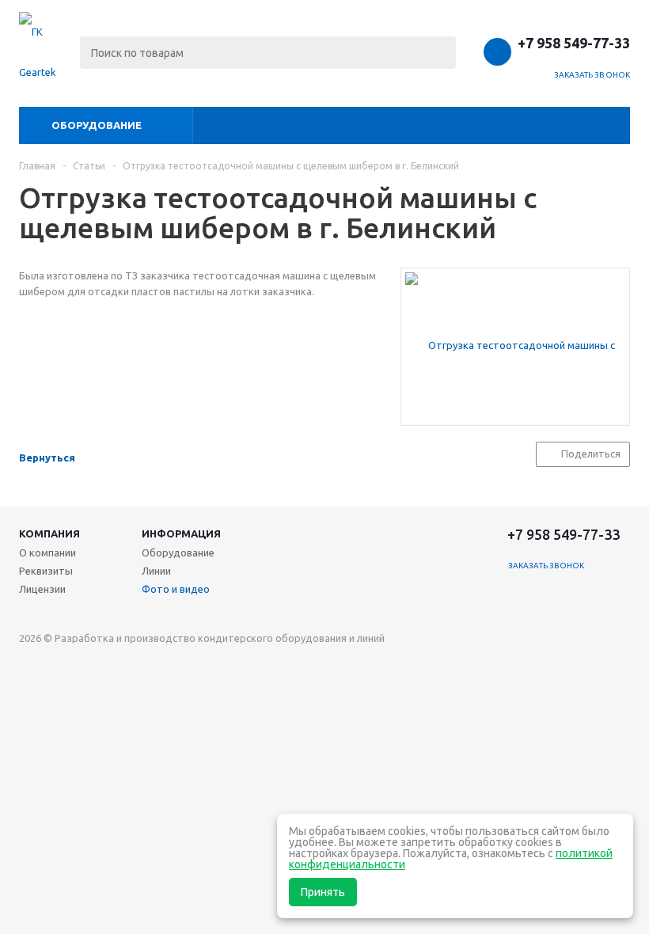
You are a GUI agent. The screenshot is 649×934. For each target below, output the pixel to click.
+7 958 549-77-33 (574, 43)
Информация (181, 533)
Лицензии (42, 588)
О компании (47, 552)
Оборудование (96, 125)
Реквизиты (46, 570)
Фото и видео (176, 588)
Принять (323, 892)
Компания (49, 533)
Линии (156, 570)
